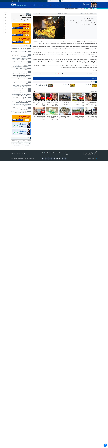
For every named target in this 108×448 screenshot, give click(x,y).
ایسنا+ (28, 5)
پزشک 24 (21, 142)
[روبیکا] (65, 159)
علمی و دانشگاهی (67, 5)
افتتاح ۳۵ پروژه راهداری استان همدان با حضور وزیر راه (20, 49)
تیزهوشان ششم (28, 143)
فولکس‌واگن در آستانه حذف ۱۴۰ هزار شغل (21, 89)
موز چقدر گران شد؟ (66, 84)
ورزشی (42, 5)
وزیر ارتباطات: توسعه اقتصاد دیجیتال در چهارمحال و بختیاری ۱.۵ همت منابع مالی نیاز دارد (19, 112)
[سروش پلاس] (59, 159)
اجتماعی (48, 5)
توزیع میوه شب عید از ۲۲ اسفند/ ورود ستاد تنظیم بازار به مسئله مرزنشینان (41, 85)
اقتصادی (52, 5)
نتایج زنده (15, 1)
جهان (45, 5)
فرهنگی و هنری (57, 5)
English (49, 1)
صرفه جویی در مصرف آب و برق (26, 19)
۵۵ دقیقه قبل (29, 65)
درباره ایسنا (42, 1)
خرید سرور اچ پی (14, 142)
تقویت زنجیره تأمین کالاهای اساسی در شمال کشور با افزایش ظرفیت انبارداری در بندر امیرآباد (20, 72)
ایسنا (83, 4)
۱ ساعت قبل (30, 75)
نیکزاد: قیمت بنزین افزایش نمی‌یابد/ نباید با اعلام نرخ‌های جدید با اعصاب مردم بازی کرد (20, 95)
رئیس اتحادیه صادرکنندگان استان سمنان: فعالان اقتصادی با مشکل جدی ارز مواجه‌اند (20, 101)
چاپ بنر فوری (29, 140)
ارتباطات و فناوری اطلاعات (69, 8)
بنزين (30, 21)
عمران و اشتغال (77, 8)
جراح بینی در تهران (14, 140)
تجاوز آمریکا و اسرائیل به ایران (26, 17)
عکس (36, 5)
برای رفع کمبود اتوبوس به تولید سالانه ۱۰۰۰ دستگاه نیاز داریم (19, 52)
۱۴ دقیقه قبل (29, 51)
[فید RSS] (45, 159)
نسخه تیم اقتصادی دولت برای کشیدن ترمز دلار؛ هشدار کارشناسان (20, 105)
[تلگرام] (57, 159)
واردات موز (93, 78)
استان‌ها (39, 5)
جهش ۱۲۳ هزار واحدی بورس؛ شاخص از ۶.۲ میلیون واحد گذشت (20, 98)
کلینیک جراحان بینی (17, 145)
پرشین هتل (27, 145)
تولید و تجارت (86, 8)
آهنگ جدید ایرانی (27, 142)
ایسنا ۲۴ (31, 1)
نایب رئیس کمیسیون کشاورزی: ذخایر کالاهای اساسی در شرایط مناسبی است (20, 91)
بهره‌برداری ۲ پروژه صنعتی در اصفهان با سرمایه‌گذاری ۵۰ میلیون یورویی (21, 69)
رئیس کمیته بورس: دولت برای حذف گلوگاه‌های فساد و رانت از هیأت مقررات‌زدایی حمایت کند (20, 59)
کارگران (24, 21)
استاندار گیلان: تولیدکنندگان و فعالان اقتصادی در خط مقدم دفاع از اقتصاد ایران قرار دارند (20, 76)
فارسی (57, 1)
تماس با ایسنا (36, 1)
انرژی (81, 8)
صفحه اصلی (73, 5)
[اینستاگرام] (48, 159)
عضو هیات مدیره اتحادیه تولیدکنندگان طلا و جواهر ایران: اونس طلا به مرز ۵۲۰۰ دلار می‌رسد (20, 86)
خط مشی (23, 153)
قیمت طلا (18, 19)
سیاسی (62, 5)
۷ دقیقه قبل (30, 48)
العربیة (53, 1)
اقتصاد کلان (90, 8)
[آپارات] (42, 159)
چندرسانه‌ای (32, 5)
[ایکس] (51, 159)
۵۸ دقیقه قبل (29, 68)
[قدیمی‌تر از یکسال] (94, 85)
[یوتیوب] (54, 159)
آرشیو (46, 1)
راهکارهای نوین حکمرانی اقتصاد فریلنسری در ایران (20, 82)
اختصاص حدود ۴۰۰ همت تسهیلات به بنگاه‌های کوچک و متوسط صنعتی (20, 62)
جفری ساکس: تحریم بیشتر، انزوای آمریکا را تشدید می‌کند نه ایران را (20, 108)
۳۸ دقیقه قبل (29, 58)
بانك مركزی (25, 15)
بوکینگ (13, 143)
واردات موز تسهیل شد (87, 84)
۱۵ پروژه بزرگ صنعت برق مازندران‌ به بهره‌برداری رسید (20, 79)
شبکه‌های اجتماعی (25, 1)
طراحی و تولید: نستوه (91, 158)
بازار (19, 1)
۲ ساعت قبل (30, 94)
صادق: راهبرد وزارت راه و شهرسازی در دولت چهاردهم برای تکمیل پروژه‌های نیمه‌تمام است (20, 66)
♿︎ (105, 445)
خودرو (21, 15)
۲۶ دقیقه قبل (29, 55)
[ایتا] (62, 159)
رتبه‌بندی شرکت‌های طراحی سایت (20, 143)
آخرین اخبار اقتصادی (25, 46)
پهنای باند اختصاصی (22, 140)
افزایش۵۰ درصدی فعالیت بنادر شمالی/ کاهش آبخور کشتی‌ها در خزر (20, 55)
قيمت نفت (14, 19)
